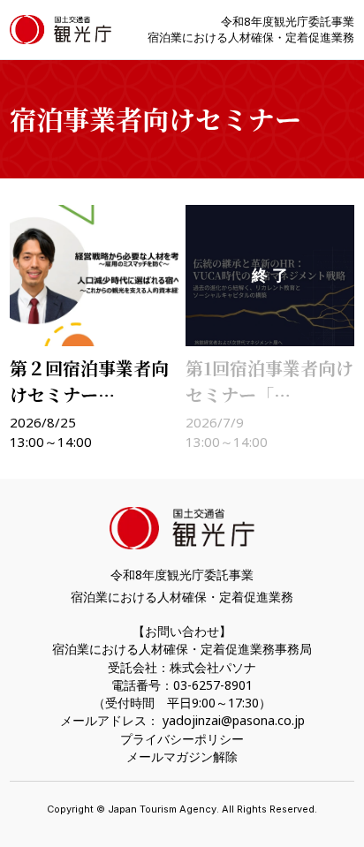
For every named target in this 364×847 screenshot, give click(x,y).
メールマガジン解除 (182, 756)
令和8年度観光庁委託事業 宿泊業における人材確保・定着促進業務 (251, 29)
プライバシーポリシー (182, 738)
